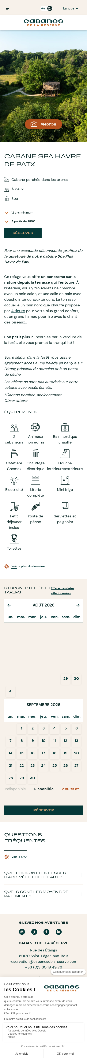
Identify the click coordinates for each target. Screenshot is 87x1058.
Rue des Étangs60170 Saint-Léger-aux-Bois (43, 953)
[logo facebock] (46, 932)
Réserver (23, 233)
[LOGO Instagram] (22, 932)
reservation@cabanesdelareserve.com (43, 961)
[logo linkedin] (59, 932)
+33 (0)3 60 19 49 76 (43, 967)
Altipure (18, 310)
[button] (71, 8)
